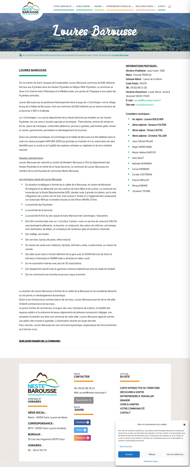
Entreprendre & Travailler (118, 6)
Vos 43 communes (103, 55)
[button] (184, 424)
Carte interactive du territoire (140, 388)
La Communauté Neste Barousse (39, 55)
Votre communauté (62, 6)
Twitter (79, 430)
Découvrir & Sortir (144, 6)
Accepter (129, 454)
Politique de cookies (151, 461)
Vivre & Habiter (83, 6)
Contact (161, 6)
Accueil (21, 55)
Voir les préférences (175, 454)
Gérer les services (126, 446)
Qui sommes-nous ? (84, 55)
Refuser (152, 454)
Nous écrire (82, 400)
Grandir (98, 6)
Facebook (81, 422)
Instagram (81, 438)
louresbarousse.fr (145, 105)
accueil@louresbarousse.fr (147, 100)
